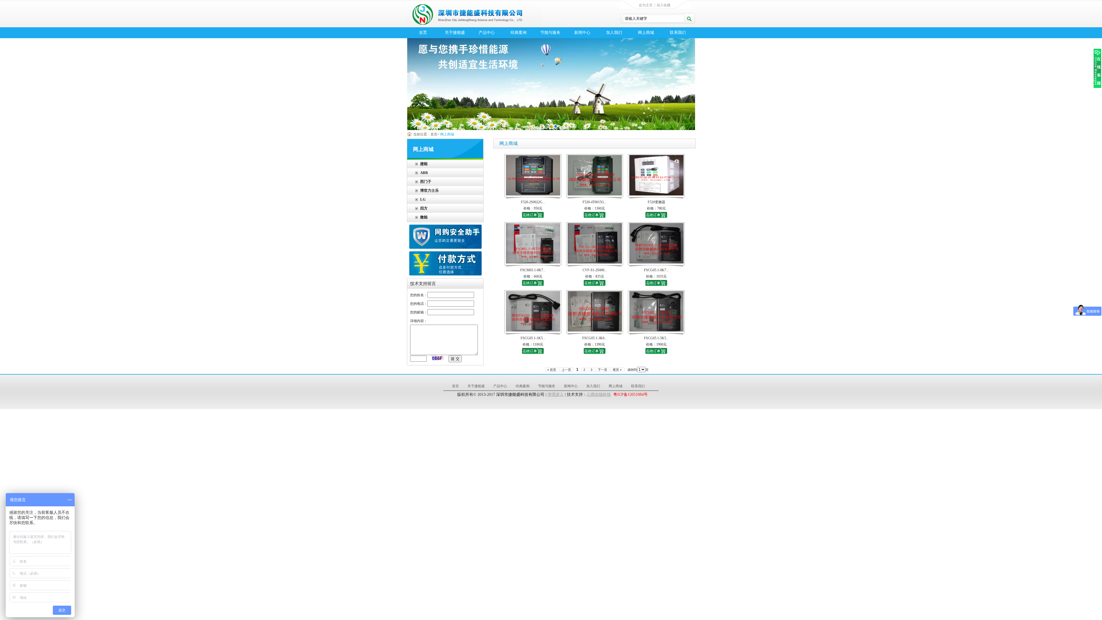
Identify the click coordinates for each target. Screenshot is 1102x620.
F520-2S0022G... (533, 202)
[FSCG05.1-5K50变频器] (656, 330)
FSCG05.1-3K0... (594, 338)
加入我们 (614, 32)
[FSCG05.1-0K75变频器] (656, 262)
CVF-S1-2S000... (595, 270)
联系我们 (678, 32)
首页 (423, 32)
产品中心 (487, 32)
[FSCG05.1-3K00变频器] (595, 330)
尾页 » (617, 369)
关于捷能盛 (455, 32)
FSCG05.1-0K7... (656, 270)
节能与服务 (550, 32)
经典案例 (519, 32)
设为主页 (646, 5)
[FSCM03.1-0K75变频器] (533, 262)
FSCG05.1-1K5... (533, 338)
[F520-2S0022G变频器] (533, 194)
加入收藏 (663, 5)
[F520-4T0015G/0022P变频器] (595, 194)
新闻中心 (582, 32)
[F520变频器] (656, 194)
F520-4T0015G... (595, 202)
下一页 (602, 369)
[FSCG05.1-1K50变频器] (533, 330)
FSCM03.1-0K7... (533, 270)
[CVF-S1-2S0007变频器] (595, 262)
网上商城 (646, 32)
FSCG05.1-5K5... (656, 338)
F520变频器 (656, 202)
